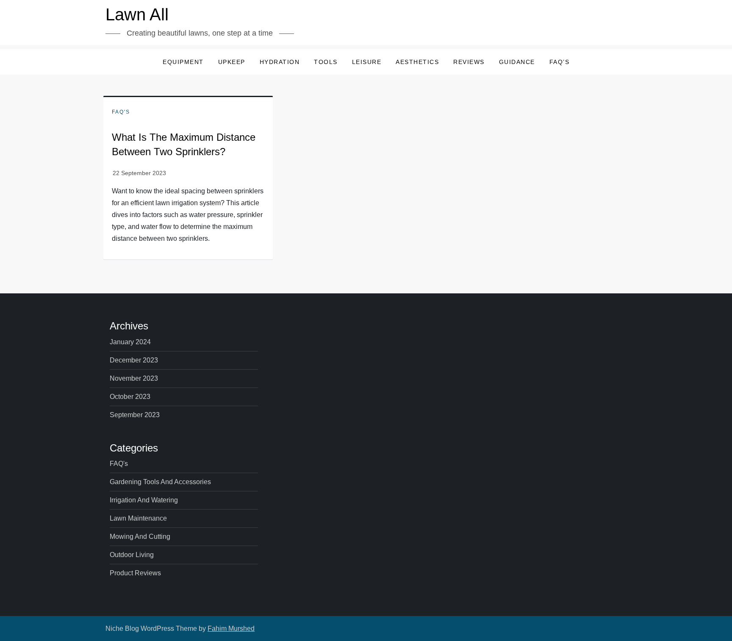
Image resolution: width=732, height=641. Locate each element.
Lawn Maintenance (138, 518)
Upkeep (231, 62)
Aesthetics (417, 62)
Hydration (280, 62)
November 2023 (134, 378)
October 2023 (130, 396)
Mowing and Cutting (140, 536)
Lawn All (137, 14)
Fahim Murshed (231, 628)
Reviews (469, 62)
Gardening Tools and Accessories (160, 481)
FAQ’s (559, 62)
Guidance (517, 62)
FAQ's (121, 112)
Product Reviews (135, 573)
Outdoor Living (132, 554)
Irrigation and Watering (144, 500)
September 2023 (135, 414)
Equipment (183, 62)
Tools (326, 62)
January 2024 (130, 342)
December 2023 (134, 360)
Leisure (367, 62)
